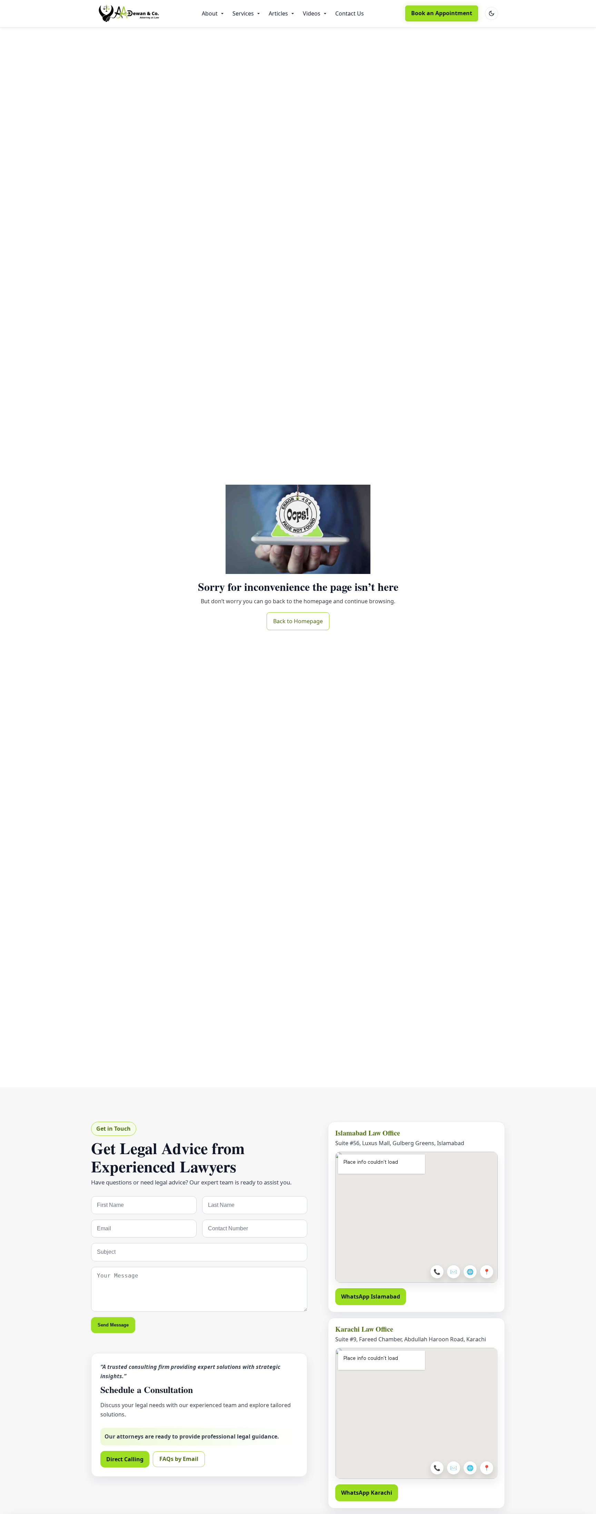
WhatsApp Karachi (366, 1492)
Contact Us (349, 13)
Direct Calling (124, 1459)
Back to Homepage (298, 621)
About (210, 13)
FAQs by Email (178, 1459)
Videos (311, 13)
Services (243, 13)
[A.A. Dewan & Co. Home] (129, 13)
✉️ (453, 1271)
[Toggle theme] (491, 13)
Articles (278, 13)
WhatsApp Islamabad (370, 1296)
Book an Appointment (441, 13)
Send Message (113, 1325)
